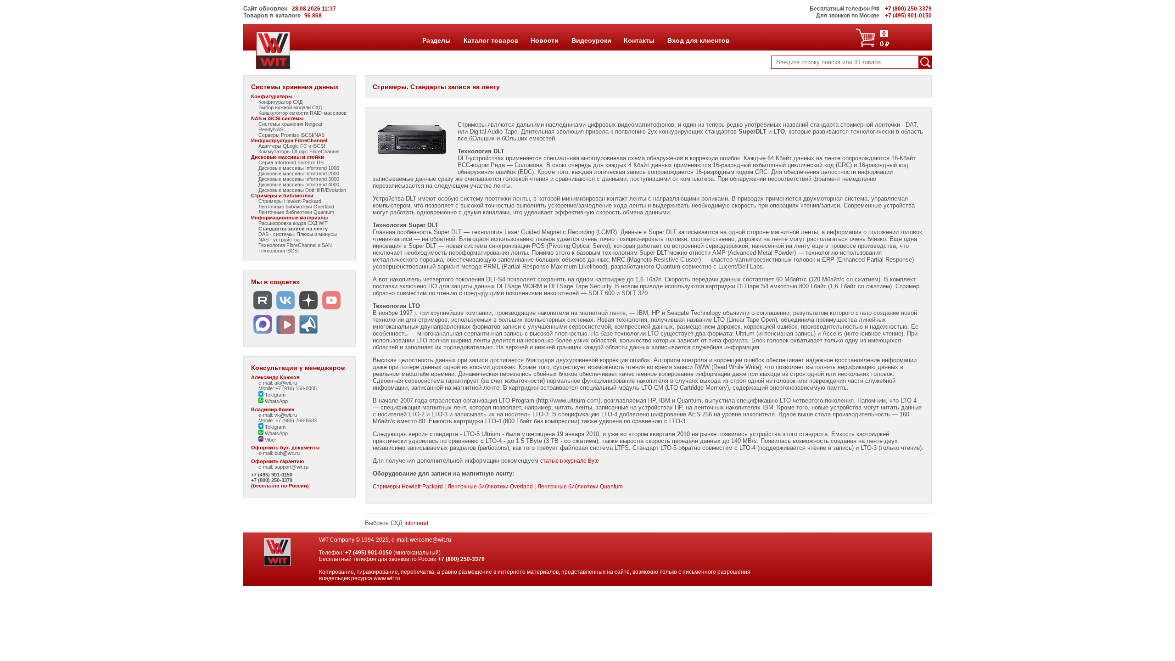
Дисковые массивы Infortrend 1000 (298, 168)
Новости (544, 40)
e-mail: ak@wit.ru (277, 383)
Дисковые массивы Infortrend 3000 (298, 179)
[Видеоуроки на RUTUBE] (262, 309)
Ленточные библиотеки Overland (296, 206)
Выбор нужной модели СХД (290, 107)
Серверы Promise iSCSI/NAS (291, 135)
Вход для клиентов (698, 40)
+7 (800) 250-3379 (271, 480)
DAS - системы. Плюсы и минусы (297, 234)
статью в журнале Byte (569, 461)
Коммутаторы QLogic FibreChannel (298, 151)
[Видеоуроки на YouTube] (331, 309)
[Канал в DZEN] (308, 309)
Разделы (436, 40)
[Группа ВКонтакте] (285, 309)
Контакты (639, 40)
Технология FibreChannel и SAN (295, 245)
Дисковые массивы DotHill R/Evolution (302, 190)
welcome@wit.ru (430, 540)
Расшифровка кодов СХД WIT (293, 223)
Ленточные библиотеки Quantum (296, 212)
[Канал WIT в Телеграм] (308, 333)
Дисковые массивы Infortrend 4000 (298, 184)
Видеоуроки (591, 40)
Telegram (274, 395)
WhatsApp (275, 401)
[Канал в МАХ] (262, 333)
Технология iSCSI (278, 250)
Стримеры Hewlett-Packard (289, 201)
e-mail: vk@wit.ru (277, 415)
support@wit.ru (291, 467)
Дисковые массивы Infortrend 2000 (298, 173)
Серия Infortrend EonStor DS (291, 162)
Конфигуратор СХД (280, 102)
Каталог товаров (491, 40)
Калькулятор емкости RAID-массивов (302, 113)
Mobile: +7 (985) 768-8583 (287, 420)
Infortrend (416, 523)
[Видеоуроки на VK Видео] (285, 333)
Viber (269, 440)
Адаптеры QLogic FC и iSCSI (291, 146)
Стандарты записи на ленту (293, 228)
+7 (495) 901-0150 (271, 474)
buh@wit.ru (287, 453)
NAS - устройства (279, 239)
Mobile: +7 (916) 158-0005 (287, 388)
